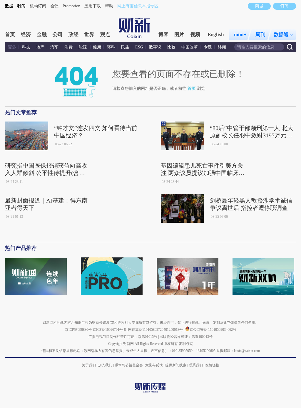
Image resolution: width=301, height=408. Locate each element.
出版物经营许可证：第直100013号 (186, 337)
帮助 (109, 6)
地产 (40, 47)
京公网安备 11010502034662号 (213, 330)
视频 (195, 34)
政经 (73, 34)
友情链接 (212, 365)
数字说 (155, 47)
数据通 (281, 34)
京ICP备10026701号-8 (110, 330)
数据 (9, 6)
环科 (111, 47)
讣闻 (222, 47)
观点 (105, 34)
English (216, 34)
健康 (97, 47)
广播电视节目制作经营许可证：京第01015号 (122, 337)
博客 (163, 34)
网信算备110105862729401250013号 (156, 330)
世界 (89, 34)
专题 (208, 47)
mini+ (240, 34)
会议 (54, 6)
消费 (68, 47)
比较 (171, 47)
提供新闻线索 (175, 365)
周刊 (260, 34)
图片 (179, 34)
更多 (12, 47)
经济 (26, 34)
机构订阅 (38, 6)
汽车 (54, 47)
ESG (139, 47)
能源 (83, 47)
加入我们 (105, 365)
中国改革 (189, 47)
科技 (26, 47)
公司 (58, 34)
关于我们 (89, 365)
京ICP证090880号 (78, 330)
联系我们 (196, 365)
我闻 (21, 6)
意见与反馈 (154, 365)
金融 (42, 34)
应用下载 (92, 6)
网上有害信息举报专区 (137, 6)
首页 (10, 34)
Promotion (71, 6)
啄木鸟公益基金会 (129, 365)
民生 (125, 47)
